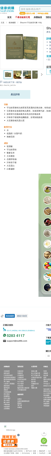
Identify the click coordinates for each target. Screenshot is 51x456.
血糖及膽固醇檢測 (23, 401)
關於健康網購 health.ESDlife (13, 451)
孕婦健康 (46, 406)
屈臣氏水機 (30, 13)
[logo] (7, 14)
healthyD (42, 453)
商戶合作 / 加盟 (31, 451)
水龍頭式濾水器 (36, 377)
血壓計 (19, 399)
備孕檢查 (7, 388)
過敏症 (6, 390)
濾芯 (32, 386)
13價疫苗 (20, 377)
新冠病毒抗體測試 (10, 377)
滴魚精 (45, 381)
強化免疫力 (47, 389)
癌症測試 (7, 394)
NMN (45, 371)
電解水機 (34, 388)
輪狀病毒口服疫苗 (23, 388)
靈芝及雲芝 (47, 379)
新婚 (17, 453)
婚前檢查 (7, 386)
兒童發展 (7, 406)
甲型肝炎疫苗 (21, 379)
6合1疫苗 (20, 383)
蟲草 (44, 377)
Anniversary (26, 453)
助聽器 (19, 407)
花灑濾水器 (35, 383)
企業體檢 (7, 408)
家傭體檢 (7, 396)
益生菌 (45, 375)
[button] (41, 74)
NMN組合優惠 (43, 13)
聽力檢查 (7, 402)
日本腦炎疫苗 (21, 390)
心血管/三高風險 (9, 383)
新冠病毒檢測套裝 (10, 379)
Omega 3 (46, 383)
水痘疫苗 (20, 386)
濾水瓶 (33, 381)
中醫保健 (7, 404)
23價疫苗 (20, 375)
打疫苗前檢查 (8, 375)
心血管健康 (47, 397)
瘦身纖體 (10, 315)
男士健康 (7, 381)
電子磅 (19, 405)
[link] (9, 429)
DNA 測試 (7, 398)
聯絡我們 (42, 451)
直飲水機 (34, 371)
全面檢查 (7, 371)
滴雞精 (45, 373)
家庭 (34, 453)
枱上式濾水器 (35, 373)
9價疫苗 (20, 373)
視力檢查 (7, 400)
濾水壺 (33, 379)
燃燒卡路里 (22, 315)
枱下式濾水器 (35, 375)
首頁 (9, 17)
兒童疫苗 (20, 371)
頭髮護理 (46, 403)
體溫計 (19, 403)
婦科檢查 (7, 373)
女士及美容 (47, 393)
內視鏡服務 (7, 392)
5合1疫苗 (20, 381)
